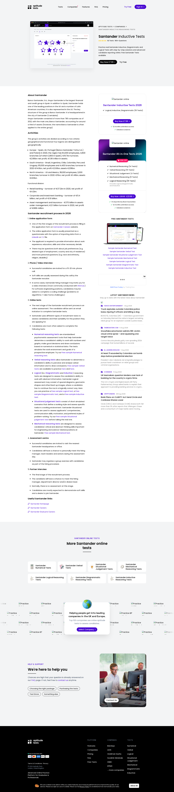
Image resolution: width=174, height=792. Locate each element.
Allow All (134, 786)
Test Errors (34, 694)
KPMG (109, 766)
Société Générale (115, 758)
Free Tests (92, 762)
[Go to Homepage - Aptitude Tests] (35, 7)
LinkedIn (35, 237)
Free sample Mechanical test (57, 433)
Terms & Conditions (35, 763)
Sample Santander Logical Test (122, 261)
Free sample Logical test (62, 391)
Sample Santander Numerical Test (122, 248)
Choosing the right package (42, 688)
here (64, 369)
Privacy (45, 763)
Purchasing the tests (69, 688)
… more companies (115, 770)
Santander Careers (61, 227)
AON (109, 750)
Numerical (131, 746)
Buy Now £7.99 (107, 62)
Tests (60, 7)
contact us (63, 680)
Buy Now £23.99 (121, 196)
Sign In (139, 7)
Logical (130, 754)
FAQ (96, 7)
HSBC (109, 762)
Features (86, 7)
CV (42, 237)
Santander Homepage (40, 504)
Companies (72, 7)
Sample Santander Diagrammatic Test (122, 265)
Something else (51, 694)
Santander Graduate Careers (43, 512)
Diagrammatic (133, 769)
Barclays (111, 746)
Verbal (130, 750)
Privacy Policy (84, 787)
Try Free (127, 7)
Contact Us (111, 700)
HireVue (81, 285)
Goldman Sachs (114, 754)
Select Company (86, 629)
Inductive (131, 773)
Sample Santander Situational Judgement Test (122, 255)
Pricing (105, 7)
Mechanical (132, 765)
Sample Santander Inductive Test (122, 268)
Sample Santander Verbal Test (122, 251)
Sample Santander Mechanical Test (122, 258)
